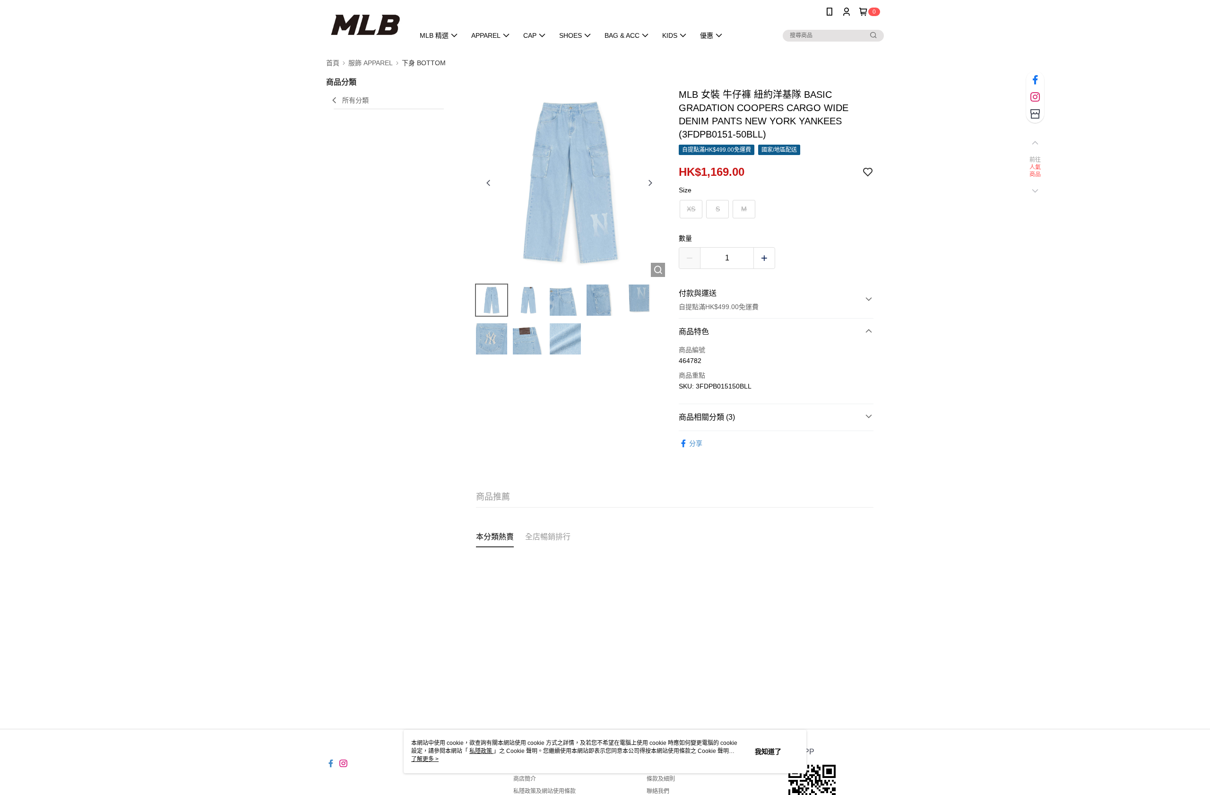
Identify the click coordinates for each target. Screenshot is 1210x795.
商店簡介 (524, 779)
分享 (695, 443)
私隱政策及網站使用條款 (544, 791)
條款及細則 (661, 779)
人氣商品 (1035, 171)
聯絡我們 (658, 791)
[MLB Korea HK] (364, 24)
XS (691, 209)
